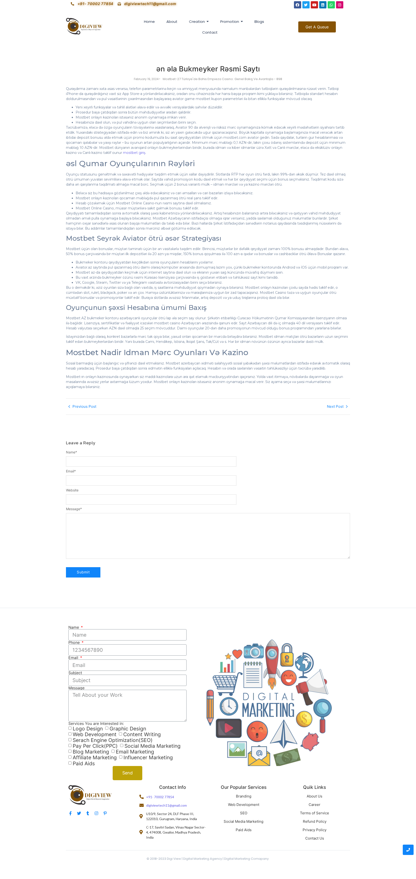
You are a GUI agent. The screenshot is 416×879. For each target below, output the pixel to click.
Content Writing (142, 734)
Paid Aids (84, 763)
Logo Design (88, 729)
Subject (75, 673)
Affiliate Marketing (95, 758)
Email (71, 471)
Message (74, 509)
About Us (314, 796)
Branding (243, 796)
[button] (317, 26)
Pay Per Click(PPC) (95, 746)
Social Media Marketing (152, 746)
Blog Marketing (91, 752)
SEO (243, 813)
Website (72, 490)
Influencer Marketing (148, 758)
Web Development (95, 734)
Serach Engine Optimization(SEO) (113, 740)
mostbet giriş (134, 153)
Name (71, 452)
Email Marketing (135, 752)
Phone (74, 642)
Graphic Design (128, 729)
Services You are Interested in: (96, 723)
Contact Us (314, 838)
